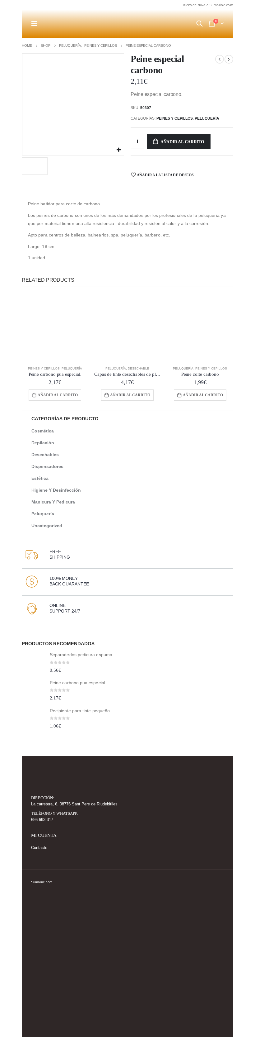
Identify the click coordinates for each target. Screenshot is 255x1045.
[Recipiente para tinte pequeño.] (33, 719)
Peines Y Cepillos (174, 118)
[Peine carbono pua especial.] (33, 691)
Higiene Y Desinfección (56, 490)
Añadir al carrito (182, 142)
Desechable (138, 368)
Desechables (45, 454)
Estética (40, 478)
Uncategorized (46, 525)
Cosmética (42, 430)
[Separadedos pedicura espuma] (33, 663)
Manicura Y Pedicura (53, 501)
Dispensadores (47, 466)
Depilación (42, 442)
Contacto (39, 848)
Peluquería (207, 118)
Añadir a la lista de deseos (165, 175)
